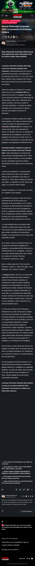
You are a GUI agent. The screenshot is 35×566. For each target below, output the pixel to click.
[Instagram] (28, 496)
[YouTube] (26, 496)
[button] (3, 15)
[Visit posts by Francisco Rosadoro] (3, 43)
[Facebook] (27, 558)
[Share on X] (8, 37)
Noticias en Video (15, 20)
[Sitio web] (21, 496)
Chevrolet (5, 20)
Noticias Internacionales (9, 22)
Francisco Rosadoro (11, 41)
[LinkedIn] (32, 496)
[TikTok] (30, 496)
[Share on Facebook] (6, 37)
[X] (24, 496)
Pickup (6, 275)
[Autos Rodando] (17, 16)
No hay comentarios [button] (27, 511)
